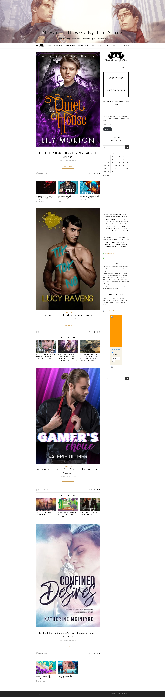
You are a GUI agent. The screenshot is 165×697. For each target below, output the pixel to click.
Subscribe (107, 129)
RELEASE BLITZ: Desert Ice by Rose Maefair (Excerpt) (45, 513)
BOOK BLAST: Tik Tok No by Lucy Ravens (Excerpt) (68, 315)
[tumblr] (126, 45)
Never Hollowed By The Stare (82, 32)
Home (49, 45)
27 (123, 168)
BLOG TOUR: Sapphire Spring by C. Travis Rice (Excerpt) (44, 678)
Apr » (108, 175)
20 (123, 165)
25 (116, 168)
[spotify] (128, 45)
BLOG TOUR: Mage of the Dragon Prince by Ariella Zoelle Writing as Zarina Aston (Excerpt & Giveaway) (67, 357)
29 (105, 171)
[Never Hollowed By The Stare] (42, 45)
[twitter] (124, 45)
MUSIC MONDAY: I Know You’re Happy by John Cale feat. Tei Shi (45, 198)
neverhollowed (43, 173)
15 (105, 165)
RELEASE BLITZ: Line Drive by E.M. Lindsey (67, 677)
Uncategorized (68, 150)
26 (119, 168)
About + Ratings (97, 45)
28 (127, 168)
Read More (68, 167)
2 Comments (72, 476)
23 (108, 168)
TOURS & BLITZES (83, 45)
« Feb (104, 175)
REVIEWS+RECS (58, 45)
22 (105, 168)
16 (108, 165)
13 (123, 162)
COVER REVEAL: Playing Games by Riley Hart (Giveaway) (66, 198)
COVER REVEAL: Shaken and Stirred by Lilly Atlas (89, 197)
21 (127, 165)
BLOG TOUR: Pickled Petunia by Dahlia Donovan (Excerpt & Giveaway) (67, 514)
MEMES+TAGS (70, 45)
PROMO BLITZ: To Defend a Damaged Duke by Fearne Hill (90, 513)
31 (112, 171)
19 (119, 165)
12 (119, 162)
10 (112, 162)
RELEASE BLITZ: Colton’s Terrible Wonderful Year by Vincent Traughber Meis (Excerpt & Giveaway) (89, 357)
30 (108, 171)
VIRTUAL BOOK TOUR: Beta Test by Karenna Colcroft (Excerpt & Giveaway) (45, 356)
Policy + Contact (112, 45)
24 (112, 168)
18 (116, 165)
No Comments (72, 160)
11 (116, 162)
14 (127, 162)
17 (112, 165)
